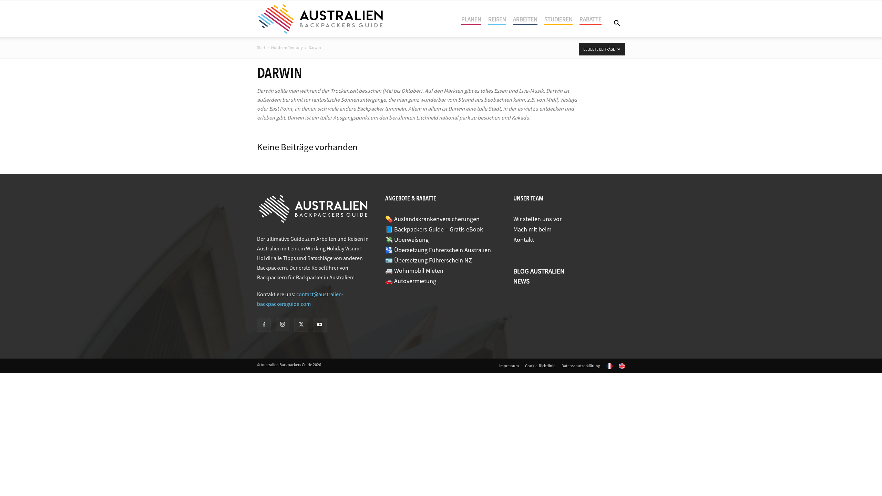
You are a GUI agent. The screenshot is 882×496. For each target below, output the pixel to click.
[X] (301, 325)
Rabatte (591, 19)
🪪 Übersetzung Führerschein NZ (428, 260)
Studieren (558, 19)
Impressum (509, 365)
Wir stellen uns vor (537, 219)
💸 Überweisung (407, 240)
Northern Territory (287, 47)
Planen (471, 19)
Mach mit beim (532, 229)
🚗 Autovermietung (410, 281)
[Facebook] (264, 325)
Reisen (497, 19)
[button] (616, 24)
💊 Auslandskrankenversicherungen (432, 219)
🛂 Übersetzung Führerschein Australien (438, 250)
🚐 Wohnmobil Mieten (414, 271)
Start (261, 47)
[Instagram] (282, 324)
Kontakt (523, 240)
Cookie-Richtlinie (540, 365)
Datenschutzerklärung (581, 365)
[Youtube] (320, 325)
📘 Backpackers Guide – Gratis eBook (434, 229)
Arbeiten (525, 19)
